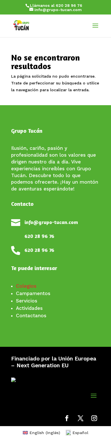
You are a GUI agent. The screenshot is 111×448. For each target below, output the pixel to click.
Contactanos (31, 315)
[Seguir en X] (80, 418)
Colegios (26, 286)
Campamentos (33, 293)
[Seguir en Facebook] (67, 418)
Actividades (29, 308)
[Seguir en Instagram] (94, 418)
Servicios (26, 301)
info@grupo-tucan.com (51, 222)
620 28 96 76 (39, 236)
